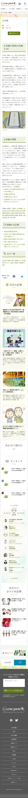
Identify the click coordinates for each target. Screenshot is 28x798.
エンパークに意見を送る (14, 690)
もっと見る (13, 505)
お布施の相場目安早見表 (10, 231)
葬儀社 (6, 146)
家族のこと (14, 747)
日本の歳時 (11, 9)
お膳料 (12, 213)
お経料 (14, 217)
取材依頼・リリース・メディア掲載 (14, 778)
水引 (7, 77)
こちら (11, 696)
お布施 (4, 55)
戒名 (23, 55)
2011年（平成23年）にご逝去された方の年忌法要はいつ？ (18, 469)
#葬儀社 (16, 262)
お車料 (24, 210)
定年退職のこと (4, 9)
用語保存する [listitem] (15, 33)
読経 (19, 55)
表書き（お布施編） (17, 208)
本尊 (11, 59)
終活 (14, 731)
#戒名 (12, 262)
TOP (2, 12)
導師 (23, 213)
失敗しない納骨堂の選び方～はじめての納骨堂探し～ (13, 391)
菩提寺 (14, 210)
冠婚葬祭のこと (19, 9)
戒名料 (11, 68)
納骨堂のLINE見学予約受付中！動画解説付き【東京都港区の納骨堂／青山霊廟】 (13, 311)
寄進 (3, 215)
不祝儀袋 (15, 84)
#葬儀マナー (18, 260)
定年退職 (14, 728)
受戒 (17, 210)
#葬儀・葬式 (10, 260)
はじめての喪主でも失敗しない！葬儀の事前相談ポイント (13, 427)
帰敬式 (8, 213)
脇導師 (12, 215)
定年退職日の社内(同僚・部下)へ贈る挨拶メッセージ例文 (18, 609)
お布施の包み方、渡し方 (10, 196)
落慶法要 (7, 215)
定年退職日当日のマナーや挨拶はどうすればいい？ (18, 619)
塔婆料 (16, 213)
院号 (10, 210)
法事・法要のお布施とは (10, 241)
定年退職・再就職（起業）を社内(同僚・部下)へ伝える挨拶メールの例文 (18, 633)
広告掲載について (14, 782)
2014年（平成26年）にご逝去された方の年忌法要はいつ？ (18, 493)
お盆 (21, 91)
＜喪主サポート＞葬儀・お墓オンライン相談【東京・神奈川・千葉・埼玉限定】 (13, 353)
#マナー (7, 262)
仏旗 (20, 210)
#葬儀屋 (21, 262)
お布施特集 (16, 186)
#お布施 (4, 260)
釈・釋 (10, 217)
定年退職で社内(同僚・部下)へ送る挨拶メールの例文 (18, 599)
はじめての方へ (14, 762)
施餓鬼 (4, 213)
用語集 (5, 12)
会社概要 (14, 758)
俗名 (6, 217)
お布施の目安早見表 (9, 194)
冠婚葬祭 (14, 739)
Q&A (14, 751)
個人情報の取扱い (14, 770)
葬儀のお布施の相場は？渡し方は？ (14, 239)
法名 (8, 210)
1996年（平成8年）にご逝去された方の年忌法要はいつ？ (18, 481)
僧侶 (16, 55)
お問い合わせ (14, 774)
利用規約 (14, 766)
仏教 (14, 148)
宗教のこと (14, 743)
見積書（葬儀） (18, 215)
